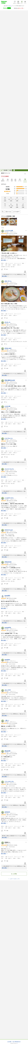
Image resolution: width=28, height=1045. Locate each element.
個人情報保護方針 (17, 1041)
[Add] (25, 173)
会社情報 (9, 1041)
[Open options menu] (26, 230)
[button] (5, 221)
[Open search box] (2, 211)
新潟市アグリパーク (5, 173)
